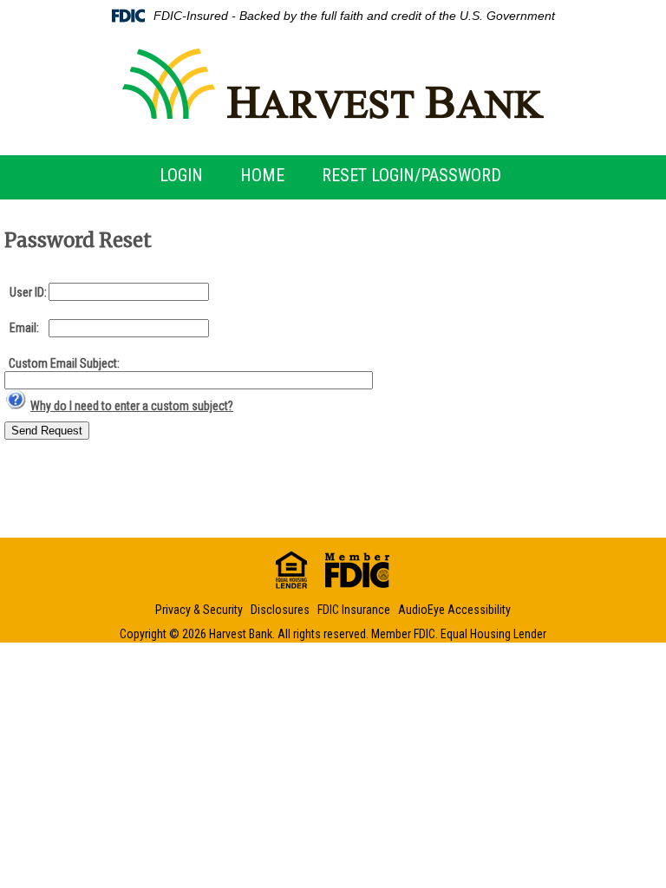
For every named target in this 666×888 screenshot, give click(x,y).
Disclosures (280, 610)
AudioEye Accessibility (454, 610)
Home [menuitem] (262, 175)
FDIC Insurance (353, 610)
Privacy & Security (199, 610)
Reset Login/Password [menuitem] (411, 175)
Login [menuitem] (181, 175)
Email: (24, 328)
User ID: (28, 292)
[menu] (333, 175)
